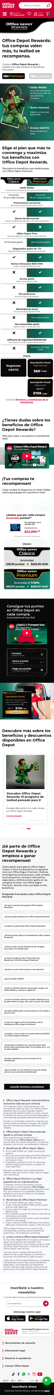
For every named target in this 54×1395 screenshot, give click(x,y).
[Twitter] (28, 1374)
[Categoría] (4, 13)
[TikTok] (13, 1374)
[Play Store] (38, 1318)
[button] (25, 828)
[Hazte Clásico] (40, 76)
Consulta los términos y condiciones (27, 1390)
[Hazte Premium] (13, 76)
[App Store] (15, 1318)
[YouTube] (40, 1374)
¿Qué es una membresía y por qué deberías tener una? (25, 797)
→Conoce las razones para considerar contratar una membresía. (24, 809)
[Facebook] (18, 1374)
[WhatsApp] (23, 1374)
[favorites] (29, 14)
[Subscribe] (46, 1303)
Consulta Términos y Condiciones (27, 1086)
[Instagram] (34, 1374)
